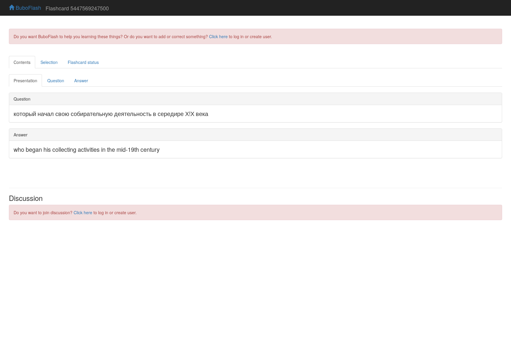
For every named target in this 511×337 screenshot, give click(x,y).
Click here (218, 36)
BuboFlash (27, 7)
